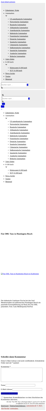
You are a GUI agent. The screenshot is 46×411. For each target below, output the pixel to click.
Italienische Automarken (18, 33)
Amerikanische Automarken (20, 30)
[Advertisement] (23, 208)
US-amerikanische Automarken (21, 19)
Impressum (5, 406)
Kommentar (6, 367)
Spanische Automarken (18, 42)
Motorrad (8, 79)
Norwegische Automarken (19, 22)
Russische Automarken (18, 25)
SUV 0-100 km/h (16, 71)
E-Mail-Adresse (6, 389)
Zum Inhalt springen (8, 2)
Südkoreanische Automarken (20, 48)
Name (3, 385)
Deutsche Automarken (18, 39)
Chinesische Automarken (18, 45)
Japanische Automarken (18, 50)
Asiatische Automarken (18, 53)
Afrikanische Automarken (19, 28)
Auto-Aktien (9, 59)
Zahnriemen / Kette (12, 10)
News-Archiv (10, 73)
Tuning (7, 76)
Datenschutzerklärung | (18, 406)
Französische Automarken (19, 36)
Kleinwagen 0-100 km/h (18, 68)
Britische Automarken (17, 56)
